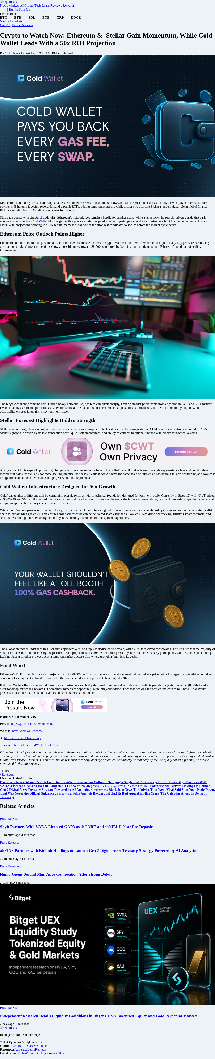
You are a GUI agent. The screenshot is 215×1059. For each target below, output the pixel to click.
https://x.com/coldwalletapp (22, 738)
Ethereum (7, 774)
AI (22, 5)
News (4, 5)
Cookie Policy (54, 1053)
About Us (20, 1045)
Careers (32, 1045)
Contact (42, 1045)
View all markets (13, 21)
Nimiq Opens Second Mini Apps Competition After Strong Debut (56, 874)
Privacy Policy (35, 1053)
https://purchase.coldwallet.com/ (32, 724)
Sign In (13, 9)
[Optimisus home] (8, 2)
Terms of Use (17, 1053)
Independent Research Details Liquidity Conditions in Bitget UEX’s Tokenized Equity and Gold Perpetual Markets (98, 1016)
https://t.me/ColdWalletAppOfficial (37, 745)
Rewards (69, 5)
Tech (37, 5)
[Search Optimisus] (6, 10)
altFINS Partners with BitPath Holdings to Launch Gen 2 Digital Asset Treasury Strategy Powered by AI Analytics (98, 850)
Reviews (56, 5)
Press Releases (9, 818)
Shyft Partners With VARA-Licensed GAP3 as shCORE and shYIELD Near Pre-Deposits (76, 826)
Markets (14, 5)
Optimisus (11, 53)
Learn (46, 5)
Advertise (20, 1049)
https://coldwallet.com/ (27, 731)
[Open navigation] (1, 10)
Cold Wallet (39, 221)
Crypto (29, 5)
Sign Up (24, 9)
